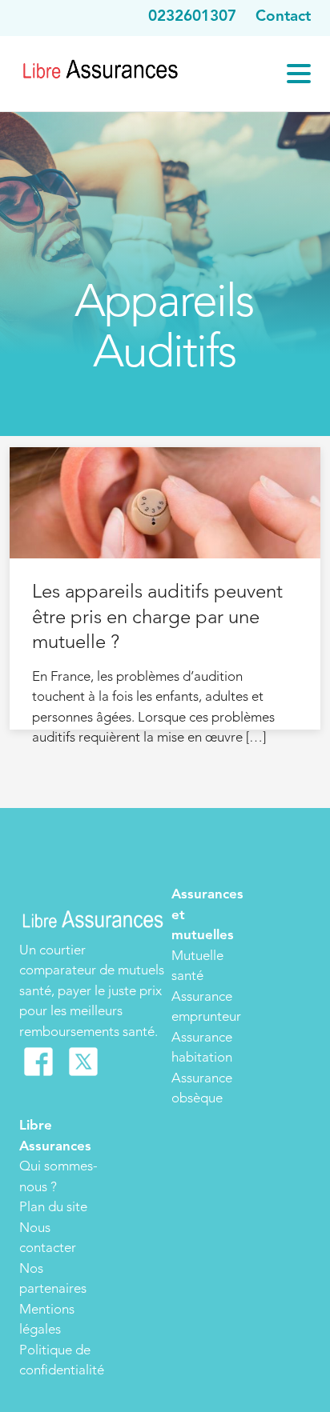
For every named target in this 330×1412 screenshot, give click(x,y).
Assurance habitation (201, 1048)
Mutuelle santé (197, 967)
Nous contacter (47, 1239)
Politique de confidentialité (61, 1361)
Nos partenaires (53, 1279)
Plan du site (53, 1207)
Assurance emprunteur (206, 1007)
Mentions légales (46, 1320)
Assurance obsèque (201, 1089)
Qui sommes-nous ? (58, 1177)
